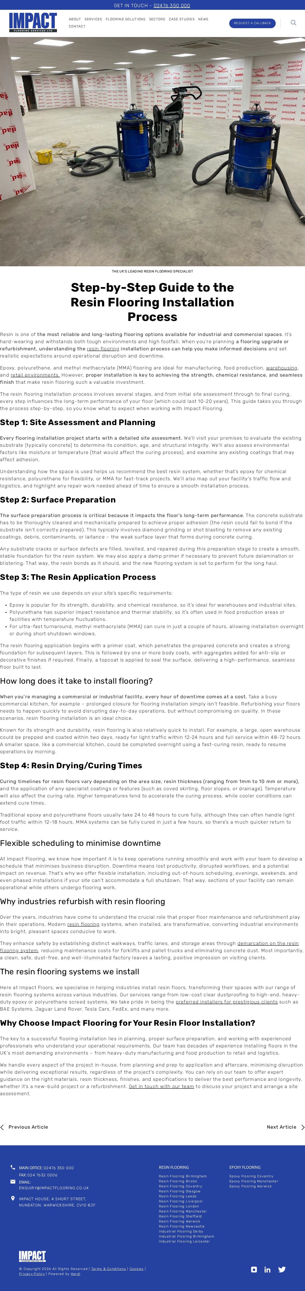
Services (93, 19)
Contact (77, 26)
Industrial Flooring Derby (181, 1231)
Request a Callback (252, 23)
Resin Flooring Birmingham (183, 1176)
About (75, 19)
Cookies (137, 1269)
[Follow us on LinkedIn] (267, 1271)
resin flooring (103, 349)
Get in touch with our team (161, 1086)
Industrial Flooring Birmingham (186, 1236)
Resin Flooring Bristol (178, 1181)
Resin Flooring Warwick (180, 1221)
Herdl (75, 1274)
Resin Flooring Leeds (178, 1196)
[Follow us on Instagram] (254, 1271)
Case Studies (182, 19)
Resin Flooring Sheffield (180, 1216)
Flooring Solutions (126, 19)
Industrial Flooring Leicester (184, 1241)
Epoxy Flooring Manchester (253, 1181)
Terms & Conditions (108, 1269)
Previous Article (28, 1127)
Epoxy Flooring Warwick (250, 1186)
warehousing (282, 368)
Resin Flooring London (179, 1206)
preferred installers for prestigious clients (227, 1002)
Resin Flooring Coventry (180, 1186)
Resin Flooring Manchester (183, 1211)
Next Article (281, 1127)
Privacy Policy (32, 1274)
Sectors (157, 19)
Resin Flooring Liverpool (181, 1201)
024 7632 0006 (42, 1175)
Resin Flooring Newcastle (182, 1226)
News (203, 19)
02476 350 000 (172, 6)
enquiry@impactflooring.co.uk (54, 1188)
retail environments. (35, 375)
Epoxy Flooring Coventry (251, 1176)
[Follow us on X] (282, 1271)
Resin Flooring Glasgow (180, 1191)
